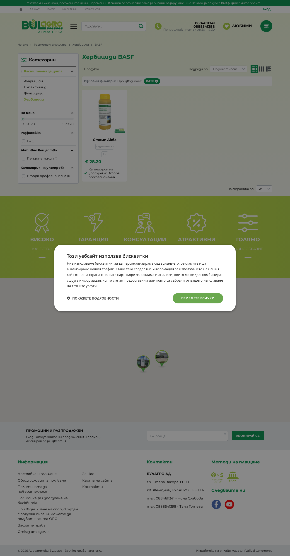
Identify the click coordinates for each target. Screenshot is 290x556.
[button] (93, 298)
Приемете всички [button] (198, 298)
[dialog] (145, 278)
